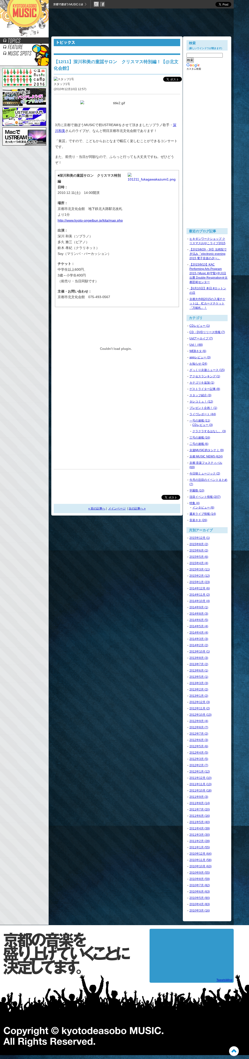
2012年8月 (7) (198, 727)
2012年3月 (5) (198, 759)
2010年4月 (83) (199, 904)
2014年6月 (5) (198, 620)
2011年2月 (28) (199, 841)
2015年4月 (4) (198, 563)
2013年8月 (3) (198, 658)
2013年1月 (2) (198, 695)
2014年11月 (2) (199, 594)
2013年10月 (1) (199, 651)
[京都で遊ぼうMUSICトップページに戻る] (24, 36)
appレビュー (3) (200, 357)
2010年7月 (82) (199, 885)
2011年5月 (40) (199, 822)
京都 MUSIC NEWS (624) (206, 456)
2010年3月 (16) (199, 910)
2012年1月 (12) (199, 771)
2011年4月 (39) (199, 828)
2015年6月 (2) (198, 550)
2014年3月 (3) (198, 639)
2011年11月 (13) (200, 784)
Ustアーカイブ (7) (201, 338)
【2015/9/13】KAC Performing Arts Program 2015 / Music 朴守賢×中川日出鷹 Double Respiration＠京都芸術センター (208, 273)
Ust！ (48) (196, 344)
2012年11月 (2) (199, 708)
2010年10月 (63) (200, 866)
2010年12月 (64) (200, 853)
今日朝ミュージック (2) (204, 473)
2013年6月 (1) (198, 670)
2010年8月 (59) (199, 879)
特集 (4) (194, 503)
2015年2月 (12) (199, 575)
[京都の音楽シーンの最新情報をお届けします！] (24, 42)
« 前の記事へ (96, 508)
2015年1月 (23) (199, 582)
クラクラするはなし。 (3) (209, 431)
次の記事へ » (137, 508)
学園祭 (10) (196, 490)
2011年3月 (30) (199, 834)
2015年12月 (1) (199, 538)
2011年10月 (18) (200, 790)
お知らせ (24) (198, 363)
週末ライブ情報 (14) (202, 514)
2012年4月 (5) (198, 752)
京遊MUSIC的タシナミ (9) (206, 450)
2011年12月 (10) (200, 778)
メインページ (117, 508)
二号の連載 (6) (198, 444)
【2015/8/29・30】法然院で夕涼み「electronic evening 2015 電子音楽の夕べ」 (208, 254)
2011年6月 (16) (199, 816)
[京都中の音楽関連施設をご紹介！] (24, 55)
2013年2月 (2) (198, 689)
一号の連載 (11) (199, 420)
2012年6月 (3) (198, 740)
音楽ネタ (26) (198, 520)
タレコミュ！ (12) (201, 401)
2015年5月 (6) (198, 557)
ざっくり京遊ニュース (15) (207, 370)
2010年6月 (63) (199, 891)
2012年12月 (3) (199, 702)
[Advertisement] (141, 23)
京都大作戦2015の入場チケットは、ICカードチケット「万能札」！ (207, 303)
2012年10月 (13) (200, 714)
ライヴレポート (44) (202, 414)
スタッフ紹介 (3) (200, 395)
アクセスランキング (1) (204, 376)
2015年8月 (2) (198, 544)
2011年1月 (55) (199, 847)
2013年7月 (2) (198, 664)
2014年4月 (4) (198, 632)
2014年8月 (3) (198, 613)
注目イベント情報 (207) (205, 497)
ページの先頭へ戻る (234, 1051)
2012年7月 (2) (198, 733)
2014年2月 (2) (198, 645)
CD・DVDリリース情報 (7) (207, 332)
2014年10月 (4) (199, 601)
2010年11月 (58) (200, 860)
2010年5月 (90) (199, 898)
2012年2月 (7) (198, 765)
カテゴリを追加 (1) (201, 382)
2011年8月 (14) (199, 803)
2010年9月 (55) (199, 872)
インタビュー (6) (203, 507)
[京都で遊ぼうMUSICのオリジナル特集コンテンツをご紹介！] (24, 48)
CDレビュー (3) (202, 425)
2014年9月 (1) (198, 607)
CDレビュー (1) (199, 325)
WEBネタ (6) (197, 351)
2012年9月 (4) (198, 721)
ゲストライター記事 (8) (204, 389)
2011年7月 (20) (199, 809)
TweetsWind (224, 980)
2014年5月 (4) (198, 626)
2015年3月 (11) (199, 569)
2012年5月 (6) (198, 746)
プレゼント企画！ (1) (203, 408)
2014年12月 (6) (199, 588)
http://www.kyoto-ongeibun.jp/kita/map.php (90, 220)
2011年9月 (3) (198, 797)
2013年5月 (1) (198, 677)
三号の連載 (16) (199, 437)
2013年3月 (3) (198, 683)
